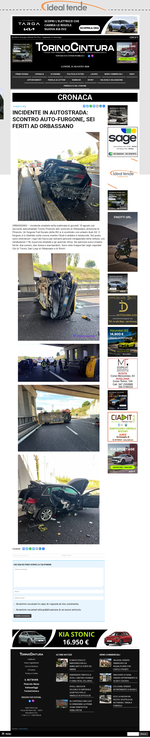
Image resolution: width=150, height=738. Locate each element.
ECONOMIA (55, 74)
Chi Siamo (31, 670)
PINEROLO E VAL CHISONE (75, 86)
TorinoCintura (31, 691)
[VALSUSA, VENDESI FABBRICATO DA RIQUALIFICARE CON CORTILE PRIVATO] (105, 663)
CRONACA (39, 74)
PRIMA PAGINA (21, 74)
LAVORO (94, 74)
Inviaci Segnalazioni (31, 663)
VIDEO (132, 74)
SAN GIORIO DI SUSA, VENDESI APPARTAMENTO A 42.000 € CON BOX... (125, 678)
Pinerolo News (31, 684)
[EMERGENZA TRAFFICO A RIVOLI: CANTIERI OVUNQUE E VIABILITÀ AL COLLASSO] (62, 677)
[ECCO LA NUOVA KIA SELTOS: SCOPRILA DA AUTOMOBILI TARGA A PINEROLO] (105, 699)
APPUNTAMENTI (34, 80)
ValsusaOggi (31, 687)
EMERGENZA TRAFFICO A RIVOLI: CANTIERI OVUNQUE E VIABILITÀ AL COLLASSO (81, 678)
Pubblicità (31, 659)
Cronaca (75, 97)
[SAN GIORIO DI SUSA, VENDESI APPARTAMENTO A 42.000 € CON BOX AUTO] (105, 677)
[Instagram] (33, 702)
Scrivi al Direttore (31, 666)
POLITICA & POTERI (75, 74)
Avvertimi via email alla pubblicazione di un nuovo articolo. (48, 609)
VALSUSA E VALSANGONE (111, 80)
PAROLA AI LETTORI (56, 80)
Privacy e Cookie (31, 673)
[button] (128, 37)
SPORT (91, 80)
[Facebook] (29, 702)
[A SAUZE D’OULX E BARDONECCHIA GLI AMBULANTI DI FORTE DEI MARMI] (62, 663)
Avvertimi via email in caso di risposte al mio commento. (47, 604)
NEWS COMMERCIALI (114, 74)
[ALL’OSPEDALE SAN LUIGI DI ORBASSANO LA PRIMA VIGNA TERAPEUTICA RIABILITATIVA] (62, 704)
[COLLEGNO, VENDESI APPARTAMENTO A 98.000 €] (105, 689)
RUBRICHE (76, 80)
